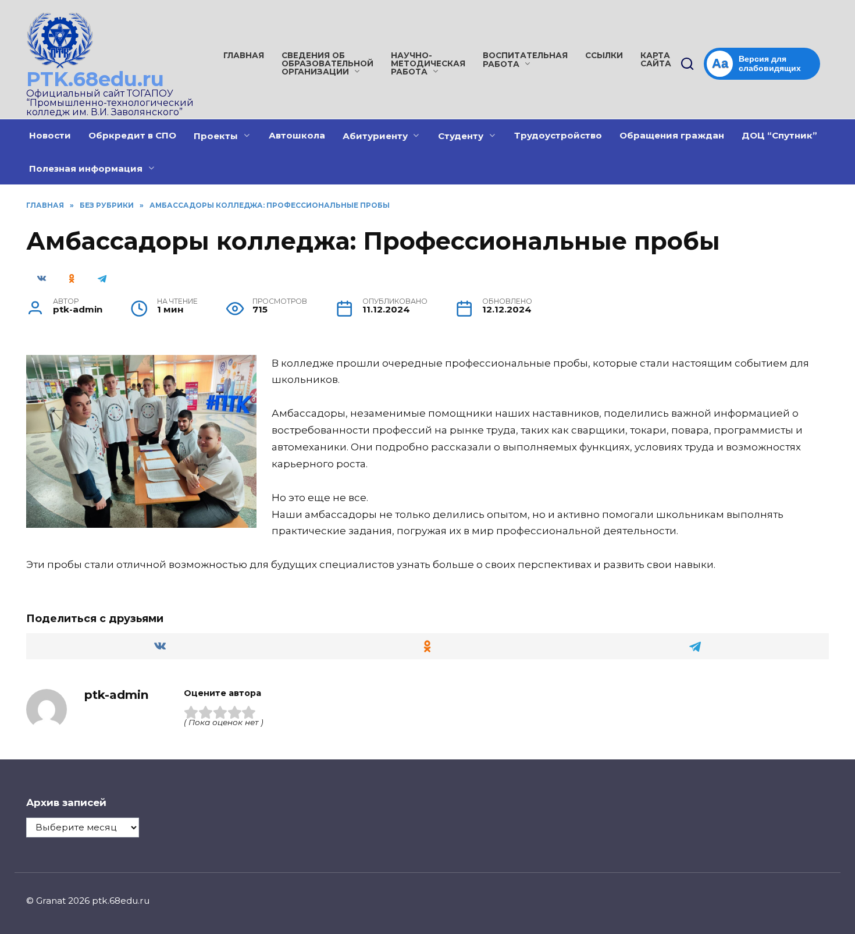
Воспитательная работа (525, 60)
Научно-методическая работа (428, 63)
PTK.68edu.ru (95, 79)
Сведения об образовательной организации (327, 63)
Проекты (216, 135)
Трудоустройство (558, 135)
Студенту (460, 135)
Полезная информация (85, 168)
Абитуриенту (375, 135)
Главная (243, 55)
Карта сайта (655, 59)
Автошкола (297, 135)
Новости (50, 135)
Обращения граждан (671, 135)
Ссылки (604, 55)
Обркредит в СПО (132, 135)
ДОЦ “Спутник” (779, 135)
